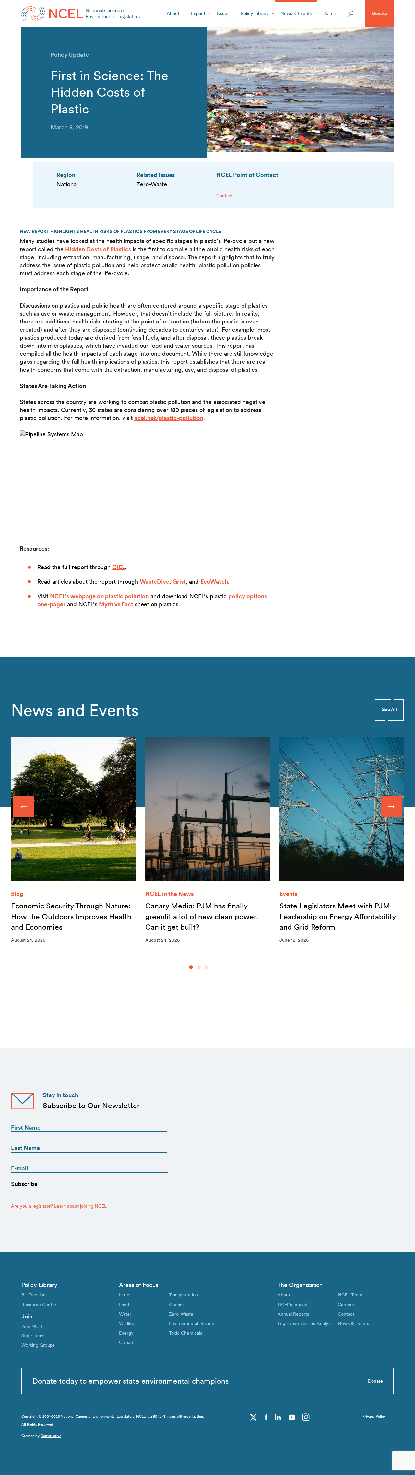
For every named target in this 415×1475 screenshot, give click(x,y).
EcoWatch (214, 581)
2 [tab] (199, 967)
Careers (346, 1304)
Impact (198, 13)
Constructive (51, 1436)
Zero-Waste (181, 1314)
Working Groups (37, 1345)
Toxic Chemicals (185, 1333)
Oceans (176, 1304)
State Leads (33, 1335)
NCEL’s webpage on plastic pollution (99, 596)
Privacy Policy (374, 1416)
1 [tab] (191, 967)
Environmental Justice (191, 1323)
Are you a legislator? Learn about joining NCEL (59, 1206)
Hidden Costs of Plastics (98, 249)
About (173, 13)
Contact (224, 195)
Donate (379, 13)
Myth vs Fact (116, 604)
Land (124, 1304)
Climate (127, 1342)
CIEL (118, 567)
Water (125, 1314)
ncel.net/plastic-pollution (168, 418)
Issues (223, 13)
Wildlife (126, 1323)
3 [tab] (206, 967)
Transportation (183, 1294)
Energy (126, 1333)
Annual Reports (293, 1314)
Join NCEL (32, 1326)
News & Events (296, 13)
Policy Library (255, 13)
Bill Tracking (33, 1294)
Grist (179, 581)
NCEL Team (350, 1294)
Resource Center (38, 1304)
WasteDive (154, 581)
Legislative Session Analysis (305, 1323)
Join (327, 13)
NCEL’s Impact (293, 1304)
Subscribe (24, 1183)
